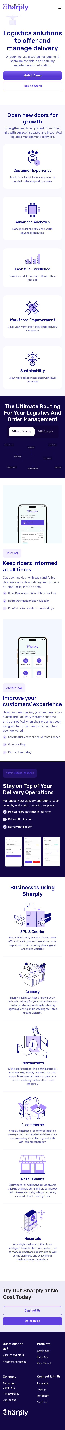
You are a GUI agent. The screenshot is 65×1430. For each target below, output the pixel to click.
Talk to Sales (32, 86)
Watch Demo (33, 75)
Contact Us (32, 1310)
